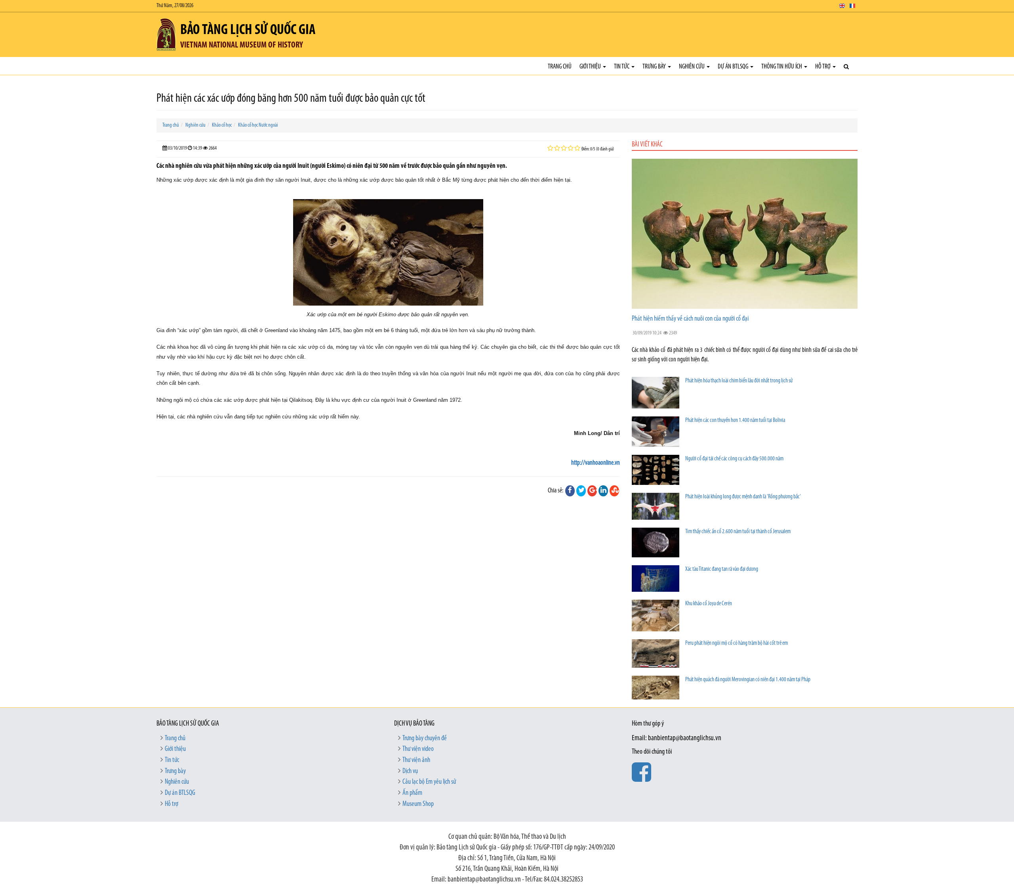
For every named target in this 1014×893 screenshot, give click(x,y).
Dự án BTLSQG (733, 66)
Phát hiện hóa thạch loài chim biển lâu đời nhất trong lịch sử (739, 381)
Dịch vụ (410, 771)
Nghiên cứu (692, 66)
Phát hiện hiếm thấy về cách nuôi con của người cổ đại (690, 319)
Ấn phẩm (412, 793)
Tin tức (622, 66)
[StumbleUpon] (614, 490)
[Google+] (592, 490)
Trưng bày (654, 66)
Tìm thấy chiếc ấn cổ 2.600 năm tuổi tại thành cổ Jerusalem (738, 532)
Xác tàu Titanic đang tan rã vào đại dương (721, 569)
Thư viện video (418, 749)
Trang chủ (560, 66)
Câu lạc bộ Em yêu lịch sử (429, 782)
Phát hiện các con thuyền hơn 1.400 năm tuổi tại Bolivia (735, 421)
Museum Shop (418, 804)
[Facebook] (570, 490)
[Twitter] (581, 490)
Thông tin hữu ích (782, 66)
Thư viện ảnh (416, 760)
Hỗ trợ (823, 66)
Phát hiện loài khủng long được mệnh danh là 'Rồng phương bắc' (743, 497)
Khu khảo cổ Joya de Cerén (708, 604)
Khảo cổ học (222, 125)
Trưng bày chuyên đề (424, 738)
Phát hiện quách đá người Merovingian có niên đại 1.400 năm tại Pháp (747, 680)
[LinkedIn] (603, 490)
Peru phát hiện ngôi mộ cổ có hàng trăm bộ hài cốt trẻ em (736, 643)
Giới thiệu (590, 66)
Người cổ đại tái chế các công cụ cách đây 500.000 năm (734, 459)
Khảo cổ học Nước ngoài (258, 125)
